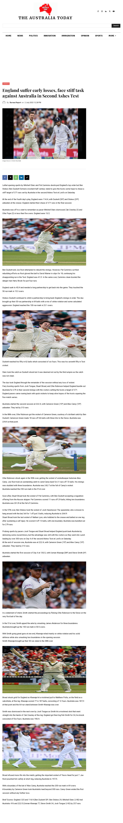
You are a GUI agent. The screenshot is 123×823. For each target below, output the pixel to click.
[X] (109, 11)
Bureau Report (15, 102)
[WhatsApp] (15, 177)
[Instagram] (102, 11)
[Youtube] (113, 11)
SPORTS (6, 83)
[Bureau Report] (4, 102)
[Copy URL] (27, 177)
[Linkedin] (106, 11)
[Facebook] (98, 11)
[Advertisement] (61, 64)
